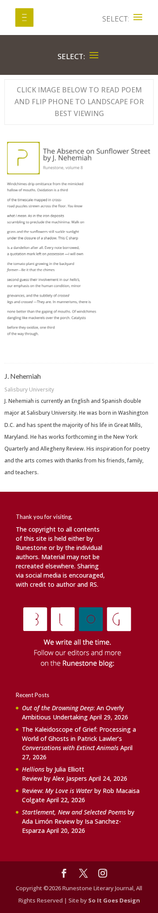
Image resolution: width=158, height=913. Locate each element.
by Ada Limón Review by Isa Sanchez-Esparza (78, 821)
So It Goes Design (114, 900)
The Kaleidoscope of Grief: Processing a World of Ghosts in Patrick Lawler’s (79, 738)
